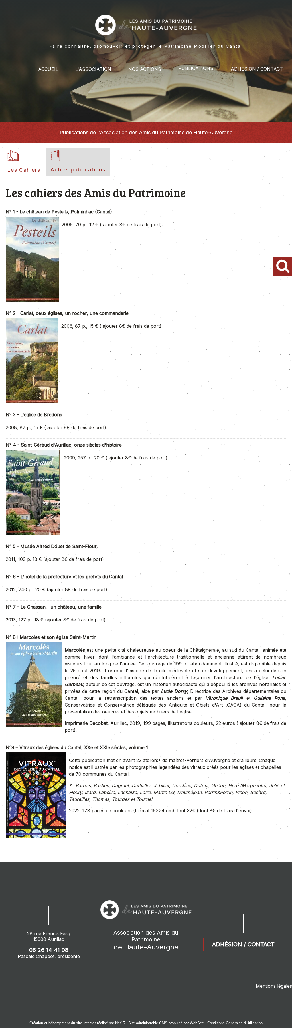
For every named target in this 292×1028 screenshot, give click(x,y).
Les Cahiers (23, 170)
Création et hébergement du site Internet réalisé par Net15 (77, 1023)
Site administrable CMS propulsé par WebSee (166, 1023)
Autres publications (78, 170)
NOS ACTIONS (144, 69)
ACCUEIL (48, 69)
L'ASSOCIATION (93, 69)
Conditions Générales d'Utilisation (235, 1023)
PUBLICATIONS (195, 68)
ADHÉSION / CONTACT (257, 69)
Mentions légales (274, 986)
